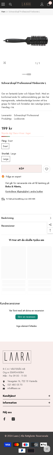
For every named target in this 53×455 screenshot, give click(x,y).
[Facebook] (4, 419)
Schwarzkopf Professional (26, 115)
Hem (3, 11)
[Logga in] (42, 4)
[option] (26, 40)
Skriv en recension (26, 316)
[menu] (3, 4)
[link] (13, 285)
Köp (21, 168)
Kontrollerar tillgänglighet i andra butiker (24, 191)
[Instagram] (13, 419)
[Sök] (10, 4)
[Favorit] (46, 169)
